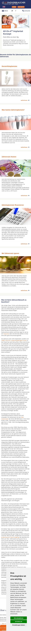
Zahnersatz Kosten (9, 157)
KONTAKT (4, 630)
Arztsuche (27, 11)
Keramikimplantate (9, 66)
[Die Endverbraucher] (15, 3)
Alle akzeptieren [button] (18, 618)
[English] (4, 7)
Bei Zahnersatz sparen (10, 253)
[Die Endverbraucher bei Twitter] (12, 11)
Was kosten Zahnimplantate (4, 626)
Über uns (4, 623)
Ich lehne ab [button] (18, 621)
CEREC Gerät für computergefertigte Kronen (14, 340)
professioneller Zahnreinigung (10, 537)
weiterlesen (24, 100)
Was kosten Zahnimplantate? (13, 110)
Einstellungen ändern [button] (18, 625)
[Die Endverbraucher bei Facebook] (16, 11)
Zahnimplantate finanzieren (13, 205)
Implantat (6, 334)
